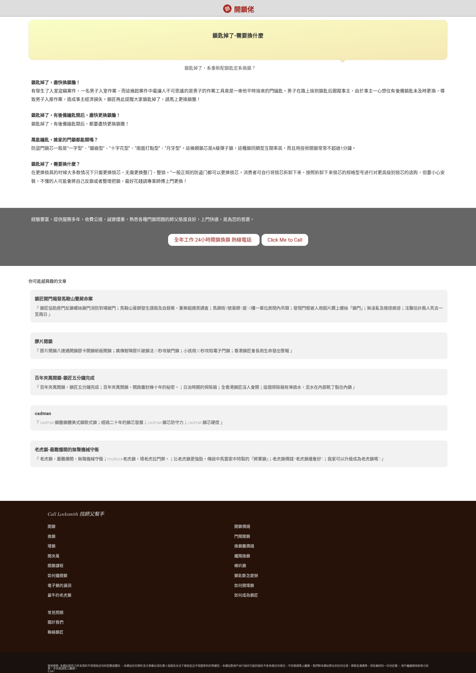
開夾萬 (54, 556)
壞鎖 (52, 546)
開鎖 (52, 526)
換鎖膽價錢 (244, 546)
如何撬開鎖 (57, 575)
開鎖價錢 (242, 526)
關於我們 (55, 622)
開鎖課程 (55, 565)
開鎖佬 (244, 10)
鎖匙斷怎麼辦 (246, 575)
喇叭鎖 (240, 565)
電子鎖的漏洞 (59, 585)
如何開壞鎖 (244, 585)
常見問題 (55, 612)
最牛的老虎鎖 (59, 595)
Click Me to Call (285, 240)
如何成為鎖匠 (246, 595)
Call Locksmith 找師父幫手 (76, 513)
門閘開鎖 (242, 536)
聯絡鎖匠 (55, 632)
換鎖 (52, 536)
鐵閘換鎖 (242, 556)
